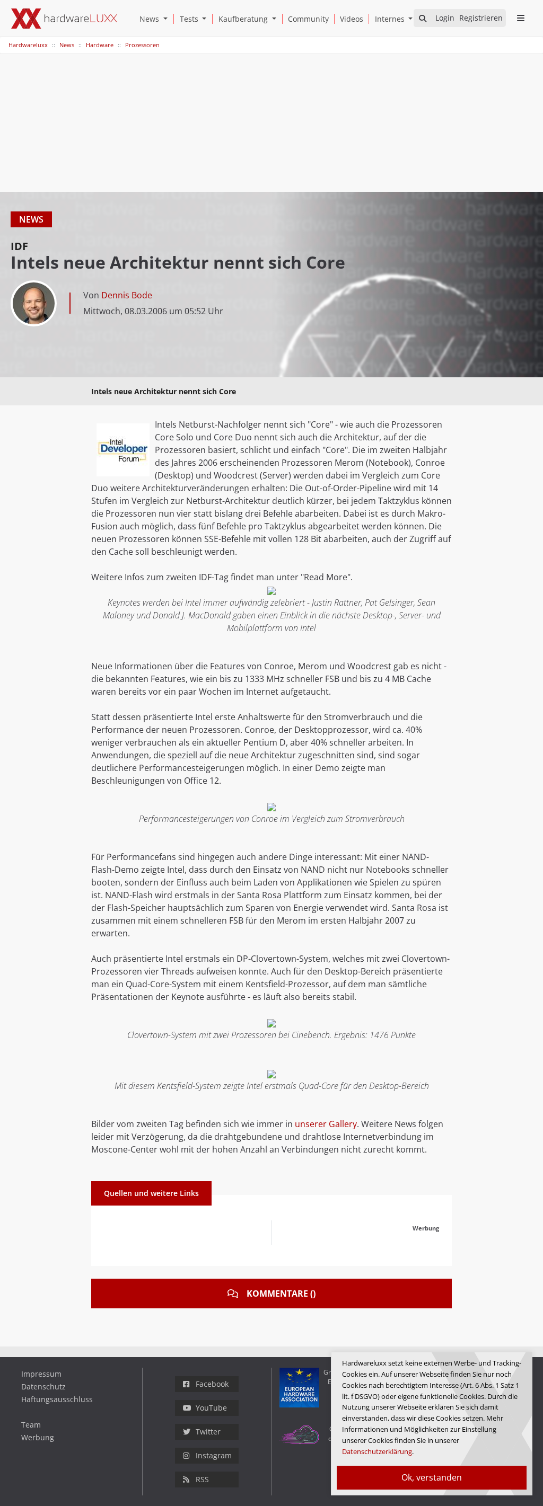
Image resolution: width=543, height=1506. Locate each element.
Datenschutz (43, 1386)
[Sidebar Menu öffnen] (520, 18)
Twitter (208, 1432)
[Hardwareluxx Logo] (64, 18)
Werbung (37, 1437)
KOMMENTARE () (281, 1293)
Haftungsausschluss (57, 1399)
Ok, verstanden (431, 1477)
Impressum (41, 1374)
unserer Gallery (326, 1124)
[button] (167, 19)
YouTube (211, 1408)
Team (31, 1425)
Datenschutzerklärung (377, 1451)
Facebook (212, 1384)
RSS (202, 1479)
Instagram (214, 1455)
